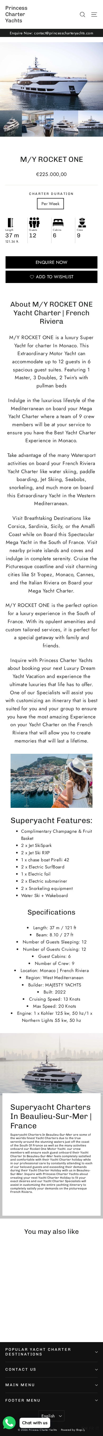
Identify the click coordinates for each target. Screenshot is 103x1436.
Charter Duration (51, 194)
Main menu (20, 1384)
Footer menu (23, 1400)
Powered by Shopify (73, 1430)
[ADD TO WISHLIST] (59, 1251)
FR (91, 1428)
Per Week (50, 204)
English (48, 1416)
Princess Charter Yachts (16, 14)
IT (97, 1428)
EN (84, 1428)
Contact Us (20, 1369)
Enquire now (52, 262)
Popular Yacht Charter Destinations (38, 1352)
